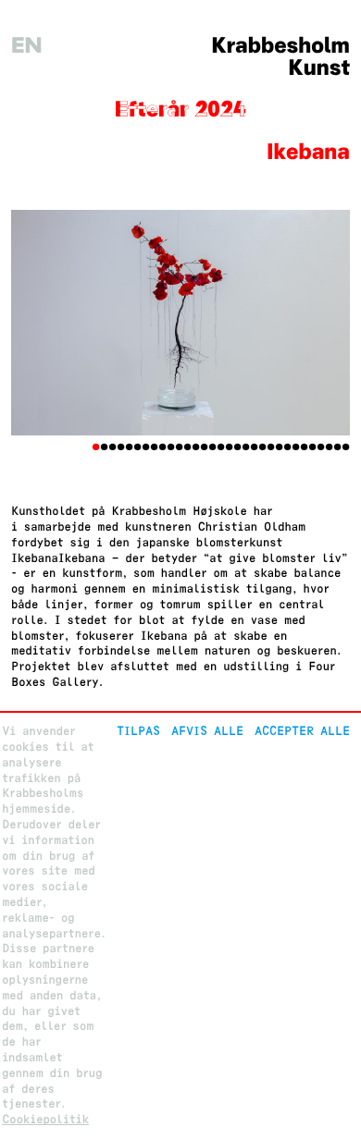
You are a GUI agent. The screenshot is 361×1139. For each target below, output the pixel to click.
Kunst (319, 67)
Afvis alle (207, 731)
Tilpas (138, 731)
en (27, 45)
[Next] (324, 322)
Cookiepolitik (45, 1119)
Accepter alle (302, 731)
